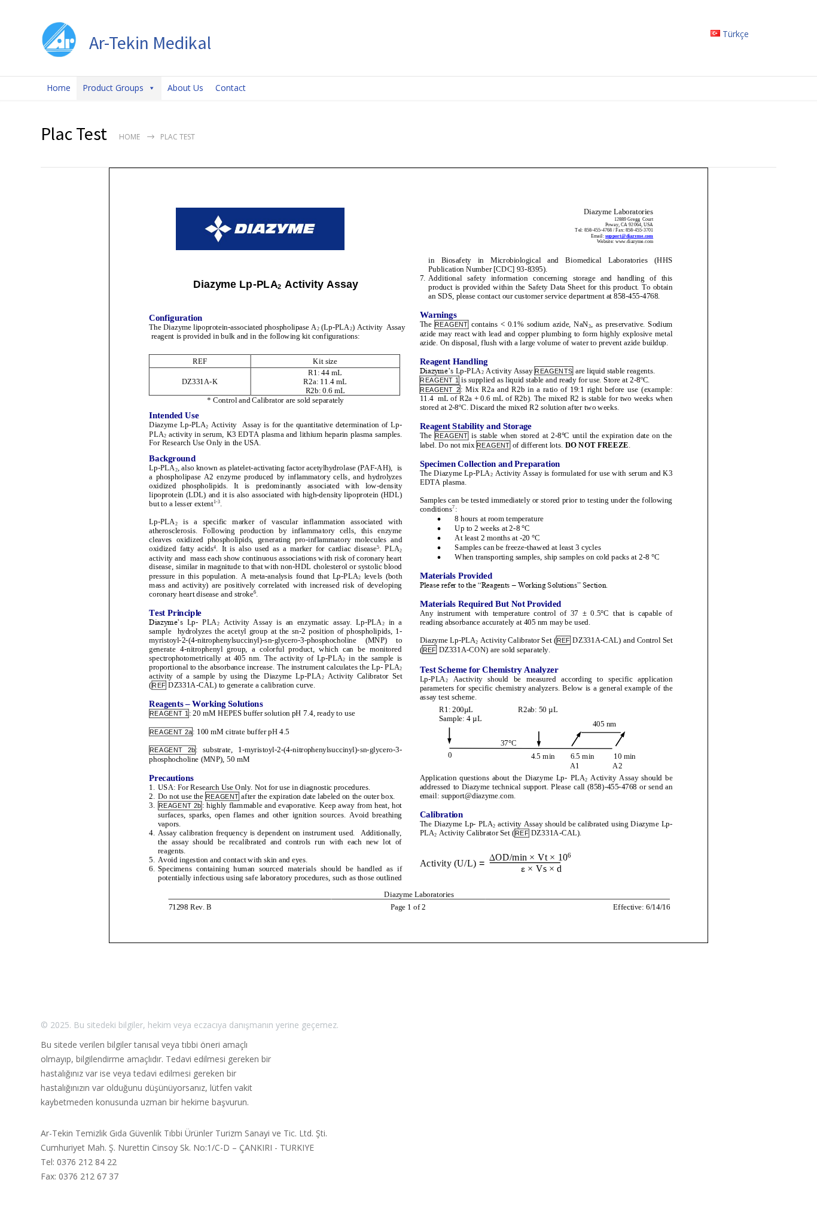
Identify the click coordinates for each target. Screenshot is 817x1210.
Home (59, 87)
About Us (185, 87)
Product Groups (113, 87)
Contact (230, 87)
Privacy (599, 1024)
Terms (637, 1024)
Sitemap (678, 1024)
